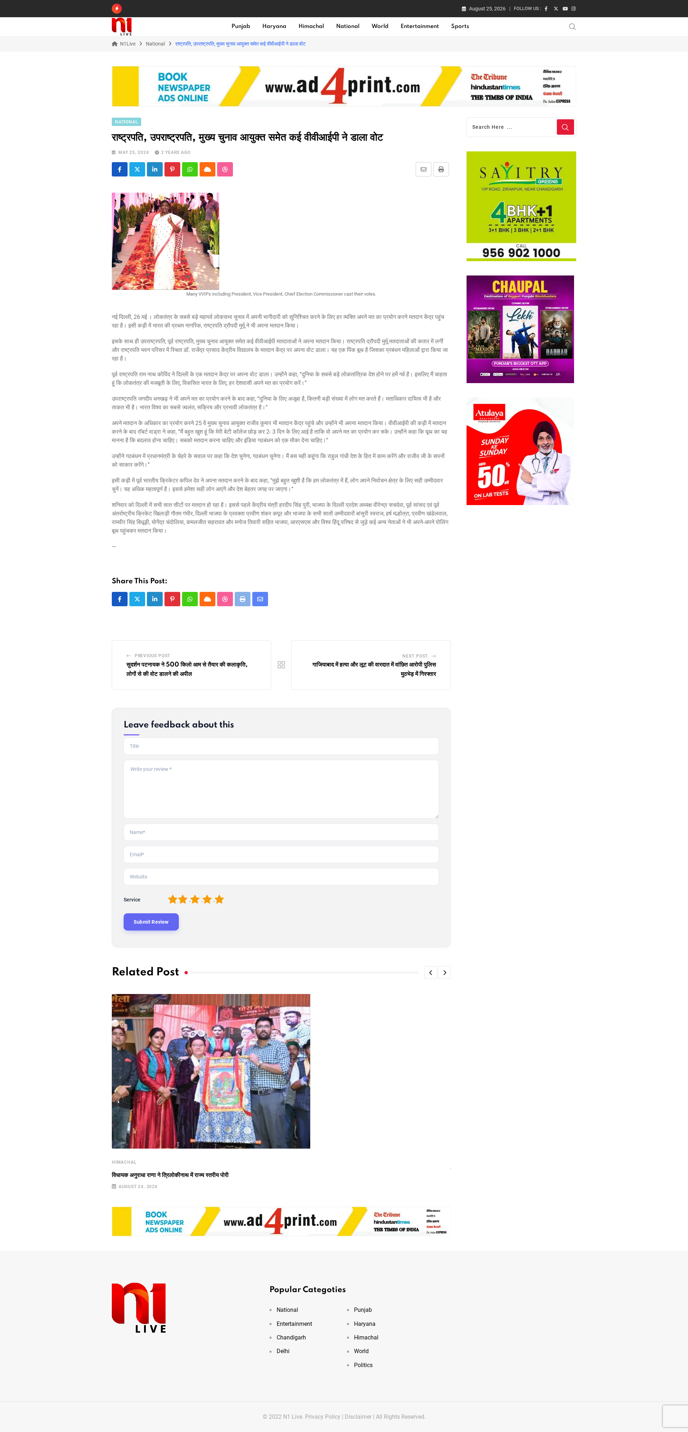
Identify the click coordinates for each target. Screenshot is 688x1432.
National (347, 26)
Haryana (274, 26)
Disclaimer (358, 1416)
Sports (460, 26)
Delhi (283, 1351)
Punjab (240, 26)
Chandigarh (291, 1337)
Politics (363, 1365)
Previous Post (152, 655)
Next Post (415, 656)
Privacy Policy (322, 1416)
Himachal (311, 26)
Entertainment (420, 26)
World (380, 26)
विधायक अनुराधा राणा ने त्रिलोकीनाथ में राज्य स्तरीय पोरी (170, 1175)
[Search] (572, 26)
